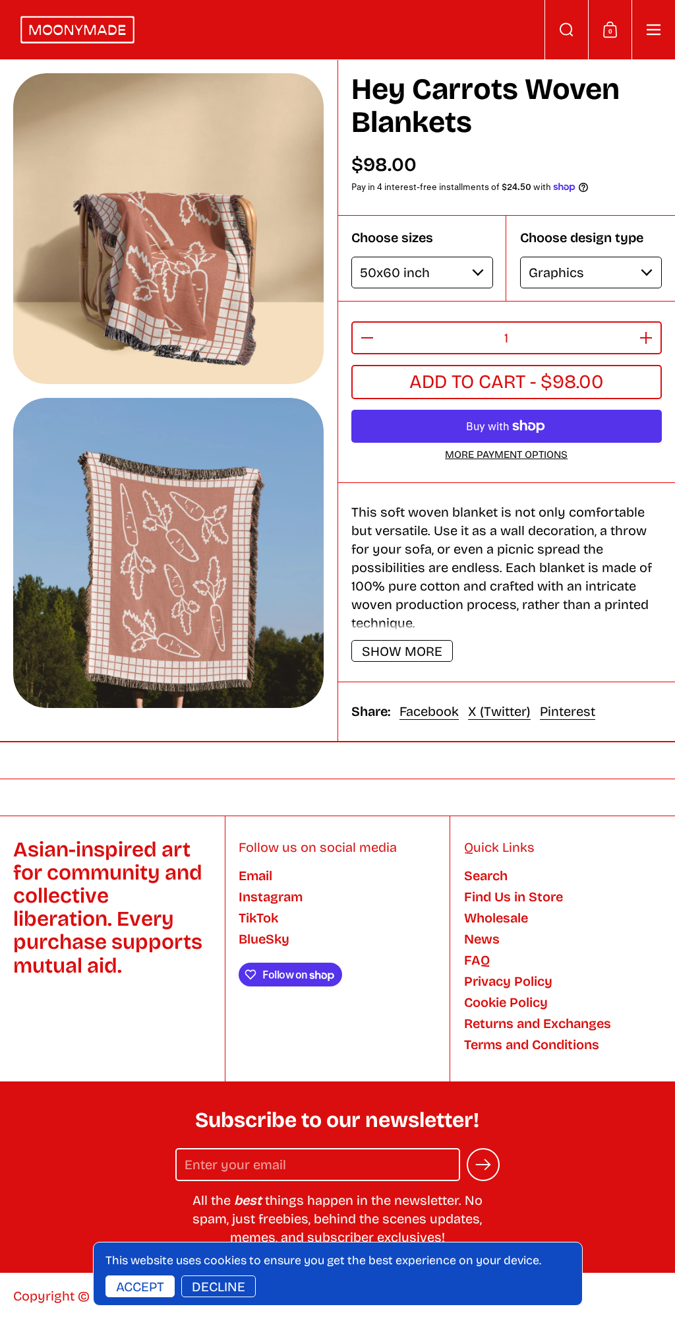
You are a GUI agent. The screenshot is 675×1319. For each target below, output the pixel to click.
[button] (566, 29)
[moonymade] (77, 29)
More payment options (506, 455)
